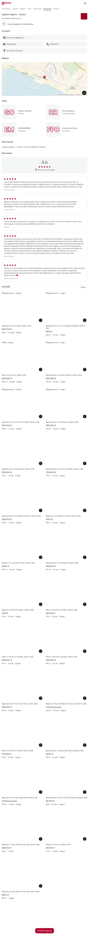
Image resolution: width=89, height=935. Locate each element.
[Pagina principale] (6, 3)
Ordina (83, 287)
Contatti (15, 9)
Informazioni (6, 9)
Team (29, 9)
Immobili (56, 9)
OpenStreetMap (69, 95)
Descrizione (37, 9)
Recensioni (47, 9)
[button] (44, 77)
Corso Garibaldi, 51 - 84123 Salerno (20, 24)
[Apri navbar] (85, 3)
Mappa (22, 9)
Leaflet (61, 95)
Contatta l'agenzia (44, 931)
